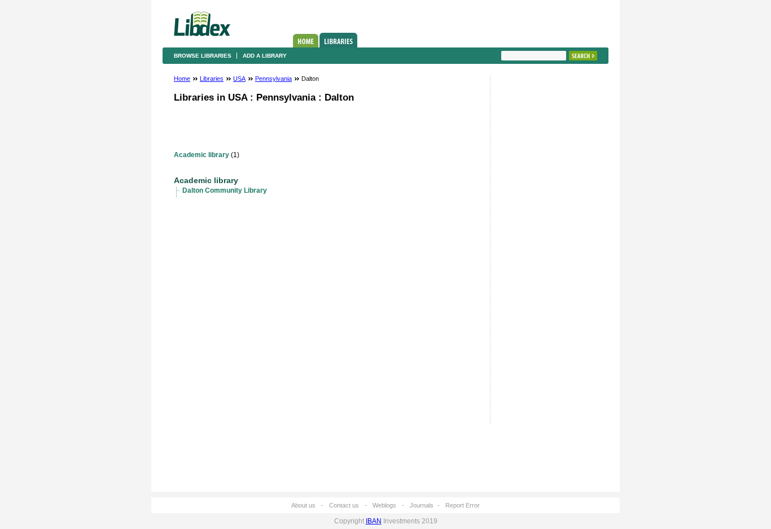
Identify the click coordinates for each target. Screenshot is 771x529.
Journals (421, 505)
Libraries (338, 40)
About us (303, 505)
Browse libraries (202, 56)
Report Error (462, 505)
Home (305, 40)
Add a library (265, 56)
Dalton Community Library (224, 190)
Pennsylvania (273, 78)
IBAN (374, 521)
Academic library (201, 155)
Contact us (344, 505)
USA (239, 78)
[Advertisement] (535, 252)
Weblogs (384, 505)
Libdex (202, 23)
